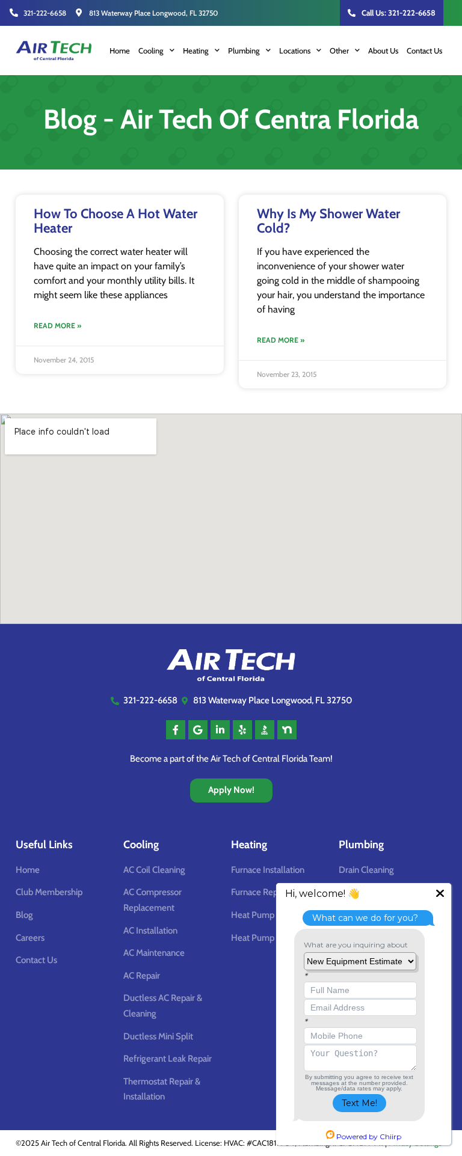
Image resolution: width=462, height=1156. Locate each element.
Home (119, 50)
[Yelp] (242, 729)
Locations (294, 50)
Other (339, 50)
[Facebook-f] (175, 729)
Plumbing (244, 50)
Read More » (57, 325)
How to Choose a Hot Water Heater (115, 221)
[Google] (198, 729)
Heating (196, 50)
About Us (383, 50)
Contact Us (424, 50)
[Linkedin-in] (220, 729)
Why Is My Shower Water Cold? (328, 221)
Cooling (151, 50)
